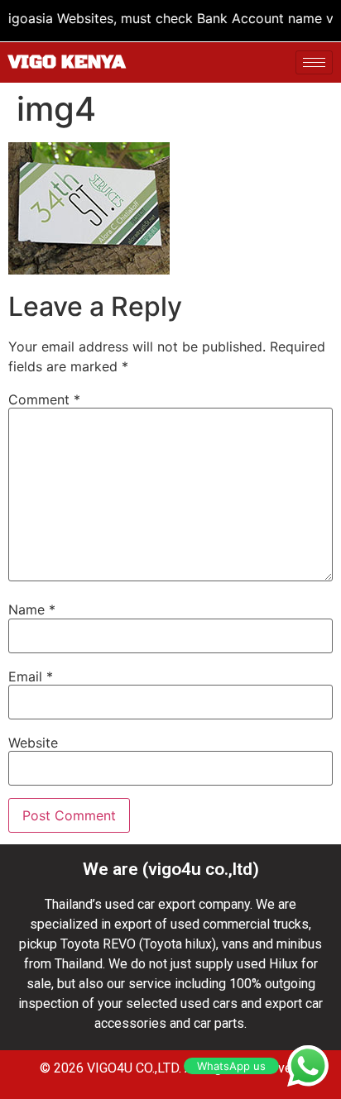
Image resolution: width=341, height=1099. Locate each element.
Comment (44, 399)
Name (31, 609)
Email (30, 676)
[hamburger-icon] (314, 62)
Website (33, 742)
